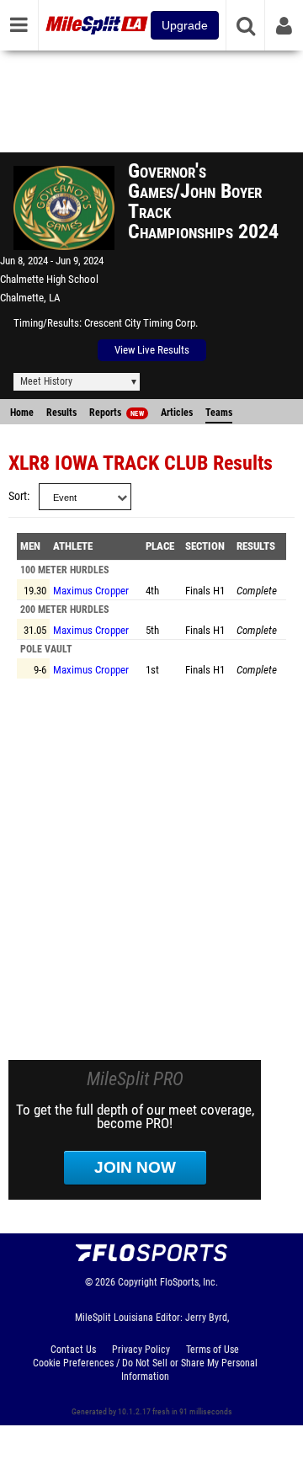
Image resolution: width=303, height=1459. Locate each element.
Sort (17, 496)
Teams (218, 412)
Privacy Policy (141, 1349)
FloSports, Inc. (189, 1282)
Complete (257, 590)
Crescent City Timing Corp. (141, 323)
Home (22, 412)
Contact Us (73, 1349)
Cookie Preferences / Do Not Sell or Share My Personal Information (145, 1369)
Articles (177, 412)
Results (61, 412)
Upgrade (185, 25)
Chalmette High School (49, 279)
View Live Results (151, 349)
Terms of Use (212, 1349)
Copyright (137, 1282)
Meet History (46, 381)
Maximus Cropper (91, 590)
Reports (116, 412)
